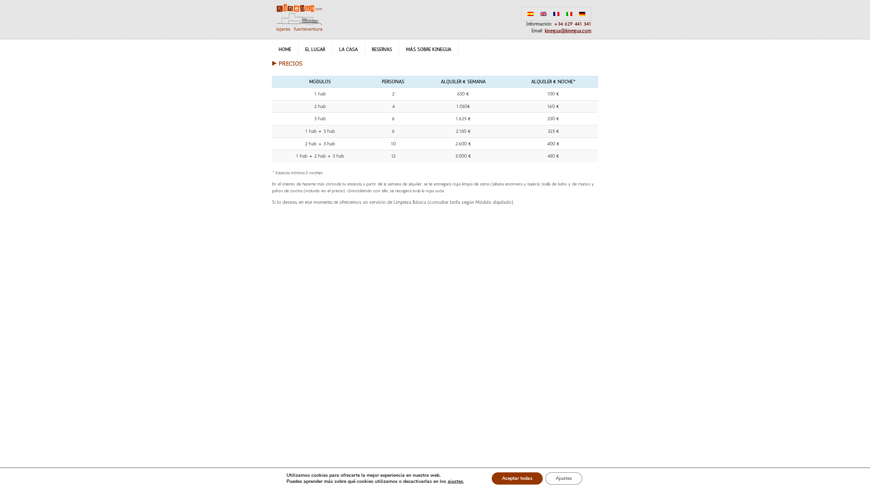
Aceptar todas (517, 478)
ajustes (455, 481)
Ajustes (564, 478)
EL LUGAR (315, 49)
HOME (285, 49)
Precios (290, 63)
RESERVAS (382, 49)
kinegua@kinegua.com (568, 31)
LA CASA (348, 49)
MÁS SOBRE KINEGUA (428, 49)
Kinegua (299, 17)
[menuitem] (530, 14)
